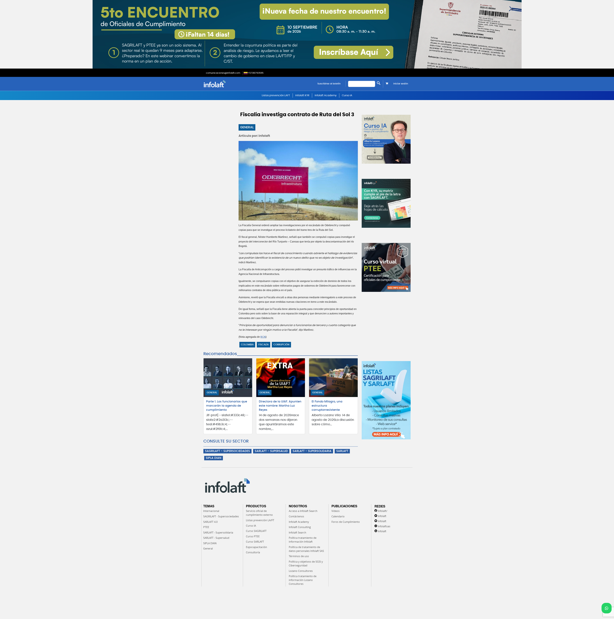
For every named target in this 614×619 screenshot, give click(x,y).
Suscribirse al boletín (329, 84)
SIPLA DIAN (213, 458)
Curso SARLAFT (255, 541)
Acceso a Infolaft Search (303, 511)
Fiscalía (263, 344)
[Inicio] (231, 83)
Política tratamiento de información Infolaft (302, 539)
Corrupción (281, 344)
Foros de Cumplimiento (345, 522)
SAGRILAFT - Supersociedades (221, 516)
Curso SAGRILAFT (256, 531)
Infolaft (382, 516)
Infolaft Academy (326, 95)
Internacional (211, 511)
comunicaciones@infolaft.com (223, 73)
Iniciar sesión (400, 84)
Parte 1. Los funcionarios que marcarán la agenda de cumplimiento (226, 405)
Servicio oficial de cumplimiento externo (259, 513)
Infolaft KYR (302, 95)
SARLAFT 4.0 (210, 522)
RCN (263, 337)
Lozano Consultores (301, 571)
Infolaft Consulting (300, 527)
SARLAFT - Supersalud (216, 538)
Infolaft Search (297, 532)
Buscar (379, 83)
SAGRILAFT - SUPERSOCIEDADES (227, 451)
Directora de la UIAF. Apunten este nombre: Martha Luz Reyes (280, 405)
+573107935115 (256, 73)
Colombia (247, 344)
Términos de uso (299, 556)
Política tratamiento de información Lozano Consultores (302, 580)
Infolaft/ (382, 511)
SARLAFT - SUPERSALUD (271, 451)
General (247, 127)
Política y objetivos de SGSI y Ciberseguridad (306, 563)
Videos (335, 511)
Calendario (338, 516)
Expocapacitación (256, 547)
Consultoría (253, 552)
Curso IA (347, 95)
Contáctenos (296, 516)
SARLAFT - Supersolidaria (218, 532)
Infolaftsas (384, 526)
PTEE (206, 527)
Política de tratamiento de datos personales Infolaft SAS (306, 549)
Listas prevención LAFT (276, 95)
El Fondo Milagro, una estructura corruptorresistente (327, 405)
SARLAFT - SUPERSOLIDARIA (312, 451)
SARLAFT (342, 451)
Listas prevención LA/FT (260, 520)
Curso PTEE (253, 536)
